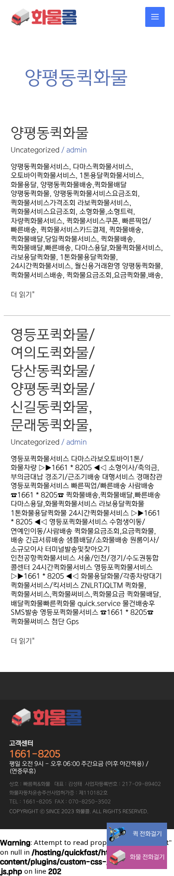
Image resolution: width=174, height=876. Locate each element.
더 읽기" (23, 294)
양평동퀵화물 (50, 133)
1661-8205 (34, 754)
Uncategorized (35, 150)
